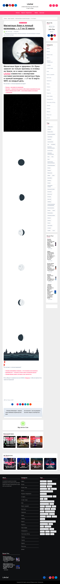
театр (53, 230)
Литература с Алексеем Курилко (51, 162)
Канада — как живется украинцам (14, 87)
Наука (48, 83)
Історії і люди (50, 68)
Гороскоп (49, 139)
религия (49, 220)
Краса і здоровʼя (23, 22)
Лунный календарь (51, 165)
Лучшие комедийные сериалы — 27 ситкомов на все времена (22, 370)
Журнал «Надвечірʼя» (26, 12)
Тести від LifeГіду (51, 102)
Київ (48, 71)
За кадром (53, 144)
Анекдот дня (50, 131)
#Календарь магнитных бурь (11, 33)
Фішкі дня (49, 114)
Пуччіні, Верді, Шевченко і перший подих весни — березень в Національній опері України (50, 267)
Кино (52, 156)
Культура (42, 12)
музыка (49, 210)
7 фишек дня (50, 126)
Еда (48, 144)
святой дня (50, 225)
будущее (49, 180)
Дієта (48, 57)
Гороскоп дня (50, 141)
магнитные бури (51, 207)
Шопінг (48, 117)
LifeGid (30, 4)
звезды (42, 511)
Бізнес (48, 51)
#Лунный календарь (21, 33)
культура (49, 199)
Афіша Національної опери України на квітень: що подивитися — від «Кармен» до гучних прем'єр (9, 566)
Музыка (49, 167)
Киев (48, 156)
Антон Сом (10, 31)
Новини (18, 12)
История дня (50, 150)
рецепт (47, 531)
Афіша (36, 12)
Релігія (48, 90)
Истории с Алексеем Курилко (51, 147)
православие (50, 212)
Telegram (27, 377)
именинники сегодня (50, 186)
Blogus (32, 582)
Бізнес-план (49, 54)
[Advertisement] (23, 390)
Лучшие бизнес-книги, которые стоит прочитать (19, 374)
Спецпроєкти (50, 99)
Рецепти (49, 93)
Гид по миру (50, 136)
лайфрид (49, 201)
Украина (49, 170)
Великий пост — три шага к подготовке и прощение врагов (21, 372)
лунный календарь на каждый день (51, 205)
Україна (48, 111)
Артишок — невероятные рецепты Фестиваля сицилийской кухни (23, 89)
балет (53, 175)
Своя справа (49, 96)
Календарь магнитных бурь (51, 154)
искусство (50, 194)
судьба (49, 230)
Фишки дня (50, 172)
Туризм (48, 108)
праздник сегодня (51, 215)
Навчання (49, 80)
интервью (50, 191)
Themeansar (40, 582)
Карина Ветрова (10, 443)
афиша (49, 175)
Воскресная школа (51, 134)
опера (53, 210)
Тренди (48, 105)
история (49, 196)
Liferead (49, 129)
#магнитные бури (10, 35)
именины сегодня (51, 189)
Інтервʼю (49, 65)
